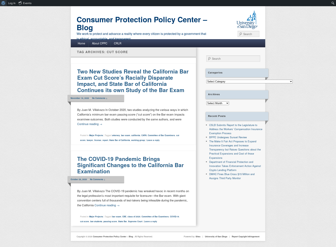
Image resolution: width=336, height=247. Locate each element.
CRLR (117, 43)
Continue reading (89, 124)
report (105, 140)
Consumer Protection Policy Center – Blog (142, 23)
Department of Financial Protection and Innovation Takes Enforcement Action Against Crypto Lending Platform (235, 166)
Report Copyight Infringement (245, 236)
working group (138, 140)
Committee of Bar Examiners (161, 135)
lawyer (90, 140)
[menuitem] (3, 3)
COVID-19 (174, 216)
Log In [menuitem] (12, 3)
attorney (116, 135)
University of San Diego (216, 236)
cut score (84, 221)
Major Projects (96, 135)
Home (81, 43)
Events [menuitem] (27, 3)
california (135, 135)
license (97, 140)
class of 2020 (134, 216)
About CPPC (99, 43)
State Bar (122, 221)
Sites (198, 236)
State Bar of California (119, 140)
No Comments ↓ (99, 98)
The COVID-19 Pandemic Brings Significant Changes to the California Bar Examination (130, 165)
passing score (110, 221)
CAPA (144, 135)
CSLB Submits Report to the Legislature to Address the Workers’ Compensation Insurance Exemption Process (235, 129)
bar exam (125, 135)
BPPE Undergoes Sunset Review (228, 137)
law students (96, 221)
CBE (124, 216)
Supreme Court (135, 221)
